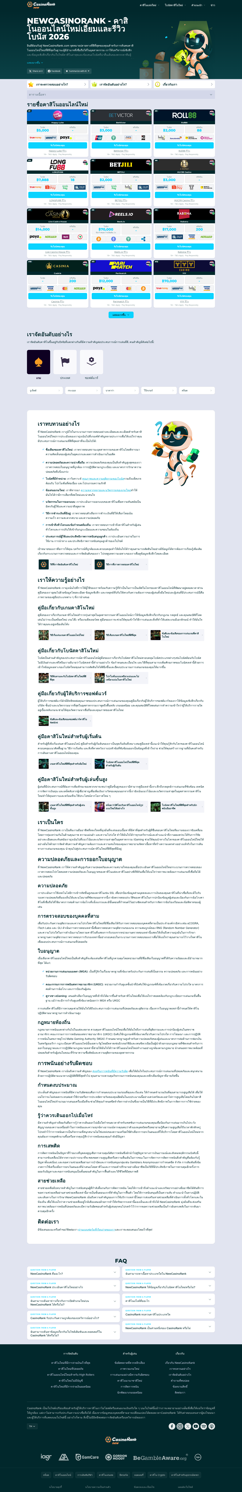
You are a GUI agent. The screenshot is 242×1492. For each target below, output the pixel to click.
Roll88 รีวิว (184, 150)
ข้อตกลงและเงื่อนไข (144, 1487)
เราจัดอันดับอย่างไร (180, 1374)
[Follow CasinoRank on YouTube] (196, 1426)
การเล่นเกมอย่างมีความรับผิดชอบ (129, 1374)
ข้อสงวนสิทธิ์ (180, 1386)
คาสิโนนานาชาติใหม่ (129, 1380)
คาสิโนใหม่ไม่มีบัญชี (71, 1380)
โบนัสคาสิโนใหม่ (174, 5)
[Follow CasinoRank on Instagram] (180, 1426)
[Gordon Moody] (116, 1457)
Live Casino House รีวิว (57, 252)
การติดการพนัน (130, 1386)
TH (30, 1426)
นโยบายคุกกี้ (55, 1487)
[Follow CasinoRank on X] (188, 1426)
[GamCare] (87, 1457)
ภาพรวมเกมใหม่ (129, 1369)
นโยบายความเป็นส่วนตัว (98, 1487)
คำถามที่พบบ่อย (180, 1380)
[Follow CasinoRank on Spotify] (203, 1426)
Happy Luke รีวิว (57, 150)
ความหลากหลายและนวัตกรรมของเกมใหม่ (106, 490)
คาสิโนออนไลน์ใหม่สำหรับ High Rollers (70, 1374)
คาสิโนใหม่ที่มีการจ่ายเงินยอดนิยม (71, 1386)
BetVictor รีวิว (121, 150)
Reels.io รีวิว (121, 252)
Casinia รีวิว (57, 301)
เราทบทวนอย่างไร (180, 1369)
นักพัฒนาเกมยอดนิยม (129, 1392)
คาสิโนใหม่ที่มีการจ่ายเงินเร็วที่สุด (70, 1363)
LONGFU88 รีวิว (57, 200)
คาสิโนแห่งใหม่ (148, 5)
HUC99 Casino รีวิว (184, 200)
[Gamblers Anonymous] (63, 1457)
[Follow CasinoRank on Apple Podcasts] (211, 1426)
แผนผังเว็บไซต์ (185, 1487)
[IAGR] (46, 1457)
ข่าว (213, 5)
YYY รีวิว (184, 301)
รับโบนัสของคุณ (57, 145)
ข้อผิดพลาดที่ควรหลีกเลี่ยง (130, 1363)
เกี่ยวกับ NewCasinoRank (180, 1363)
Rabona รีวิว (184, 252)
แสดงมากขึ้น (119, 314)
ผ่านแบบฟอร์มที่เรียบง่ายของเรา (96, 1229)
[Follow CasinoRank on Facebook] (172, 1426)
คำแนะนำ (197, 5)
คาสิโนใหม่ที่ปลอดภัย (70, 1369)
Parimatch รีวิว (121, 301)
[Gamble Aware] (160, 1457)
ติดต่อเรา (180, 1392)
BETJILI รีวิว (121, 200)
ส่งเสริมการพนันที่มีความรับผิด (110, 1071)
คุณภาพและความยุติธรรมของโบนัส (103, 478)
